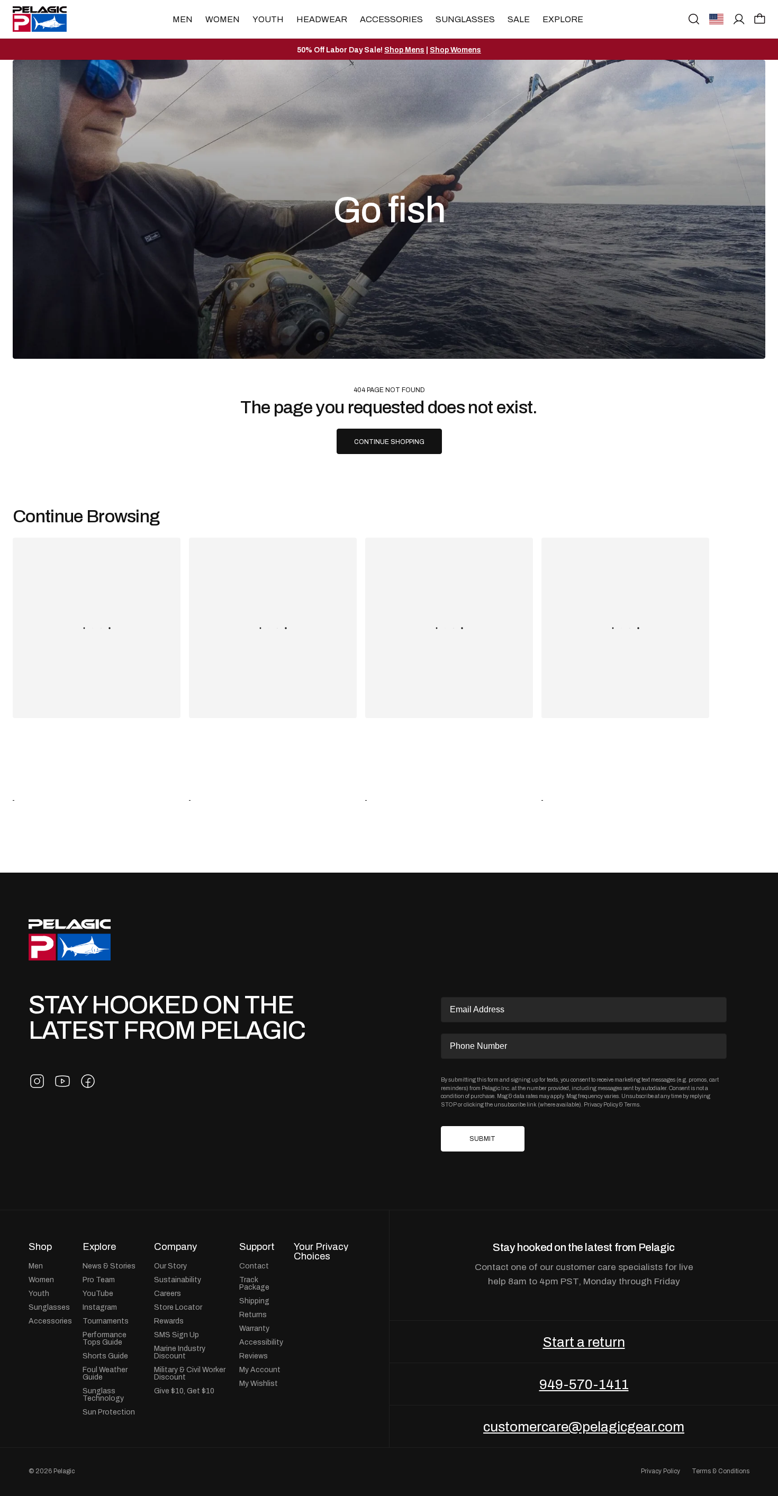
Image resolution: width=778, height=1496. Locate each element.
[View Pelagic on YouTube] (62, 1081)
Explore (562, 19)
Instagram (100, 1307)
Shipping (254, 1300)
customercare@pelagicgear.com (583, 1426)
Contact (254, 1266)
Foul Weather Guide (105, 1373)
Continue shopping (389, 442)
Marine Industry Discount (179, 1352)
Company (175, 1247)
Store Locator (178, 1307)
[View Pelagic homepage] (70, 940)
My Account (260, 1369)
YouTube (98, 1293)
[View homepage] (40, 19)
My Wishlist (258, 1383)
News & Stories (109, 1266)
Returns (253, 1314)
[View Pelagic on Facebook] (87, 1081)
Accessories (391, 19)
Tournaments (106, 1321)
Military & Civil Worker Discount (189, 1373)
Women (222, 19)
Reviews (253, 1355)
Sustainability (177, 1279)
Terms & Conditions (720, 1471)
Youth (268, 19)
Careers (167, 1293)
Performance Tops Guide (104, 1338)
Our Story (170, 1266)
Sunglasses (465, 19)
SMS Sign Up (176, 1334)
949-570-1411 (584, 1384)
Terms (631, 1104)
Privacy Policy (601, 1104)
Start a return (584, 1342)
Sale (519, 19)
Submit (482, 1139)
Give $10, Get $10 (184, 1390)
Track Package (254, 1283)
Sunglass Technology (103, 1394)
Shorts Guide (105, 1355)
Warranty (254, 1328)
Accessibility (261, 1342)
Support (257, 1247)
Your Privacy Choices (321, 1252)
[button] (759, 18)
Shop (40, 1247)
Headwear (321, 19)
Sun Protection (109, 1412)
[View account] (739, 19)
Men (183, 19)
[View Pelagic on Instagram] (37, 1081)
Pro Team (99, 1279)
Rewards (169, 1321)
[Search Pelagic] (694, 19)
